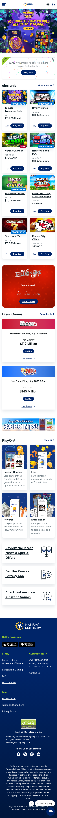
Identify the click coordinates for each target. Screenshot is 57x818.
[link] (28, 425)
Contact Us (34, 672)
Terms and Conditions (13, 704)
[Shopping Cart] (53, 4)
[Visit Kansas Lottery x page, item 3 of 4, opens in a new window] (32, 754)
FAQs (4, 676)
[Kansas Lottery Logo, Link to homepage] (28, 4)
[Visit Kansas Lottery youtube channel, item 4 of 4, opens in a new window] (38, 754)
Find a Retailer (9, 682)
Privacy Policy (9, 711)
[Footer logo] (28, 626)
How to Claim (9, 698)
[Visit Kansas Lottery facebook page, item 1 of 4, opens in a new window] (18, 754)
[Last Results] (34, 358)
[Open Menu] (4, 4)
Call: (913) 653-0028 (38, 660)
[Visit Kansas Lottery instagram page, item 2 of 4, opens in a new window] (25, 754)
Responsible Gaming (12, 669)
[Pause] (52, 60)
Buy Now (28, 351)
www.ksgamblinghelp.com (18, 742)
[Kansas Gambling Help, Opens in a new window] (28, 724)
